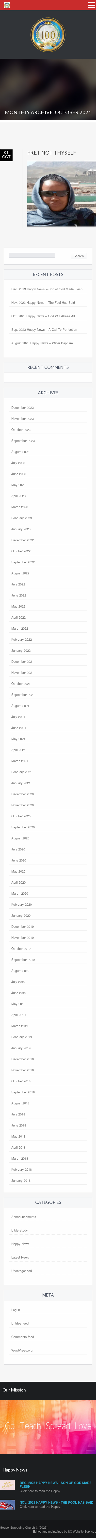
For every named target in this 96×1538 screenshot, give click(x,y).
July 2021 (18, 716)
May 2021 (18, 738)
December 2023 (22, 407)
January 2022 (21, 650)
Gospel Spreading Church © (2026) (24, 1527)
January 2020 (21, 915)
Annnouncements (23, 1216)
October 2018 (21, 1081)
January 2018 (21, 1180)
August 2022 (20, 573)
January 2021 (21, 783)
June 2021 (18, 727)
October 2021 (21, 683)
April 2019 (18, 1014)
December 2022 (22, 540)
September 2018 (23, 1092)
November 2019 (22, 937)
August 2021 (20, 705)
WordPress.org (21, 1350)
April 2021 (18, 749)
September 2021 (23, 694)
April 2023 (18, 495)
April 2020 (18, 882)
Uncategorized (21, 1270)
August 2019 (20, 970)
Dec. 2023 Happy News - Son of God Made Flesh (56, 1484)
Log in (15, 1309)
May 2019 (18, 1003)
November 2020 (22, 805)
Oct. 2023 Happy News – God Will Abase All (43, 316)
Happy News (20, 1243)
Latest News (20, 1257)
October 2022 (21, 551)
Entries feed (20, 1323)
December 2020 (22, 794)
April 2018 (18, 1147)
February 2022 (21, 639)
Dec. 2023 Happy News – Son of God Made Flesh (46, 289)
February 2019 (21, 1036)
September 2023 (23, 440)
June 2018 (18, 1125)
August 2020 (20, 838)
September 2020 (23, 827)
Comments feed (22, 1336)
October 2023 (21, 429)
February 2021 (21, 771)
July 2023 (18, 462)
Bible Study (19, 1230)
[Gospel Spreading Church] (48, 56)
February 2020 (21, 904)
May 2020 (18, 871)
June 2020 (18, 860)
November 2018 (22, 1070)
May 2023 (18, 484)
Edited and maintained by (64, 1531)
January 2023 (21, 529)
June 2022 (18, 595)
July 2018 (18, 1114)
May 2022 (18, 606)
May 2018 (18, 1136)
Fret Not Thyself (51, 152)
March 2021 (19, 760)
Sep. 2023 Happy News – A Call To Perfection (44, 329)
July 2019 (18, 981)
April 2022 (18, 617)
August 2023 (20, 451)
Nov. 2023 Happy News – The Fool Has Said (43, 302)
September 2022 (23, 562)
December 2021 (22, 661)
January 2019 (21, 1048)
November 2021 (22, 672)
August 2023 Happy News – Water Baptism (42, 343)
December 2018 (22, 1059)
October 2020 (21, 816)
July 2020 (18, 849)
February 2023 (21, 518)
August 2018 (20, 1103)
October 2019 (21, 948)
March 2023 (19, 506)
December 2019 (22, 926)
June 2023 (18, 473)
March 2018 (19, 1158)
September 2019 (23, 959)
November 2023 (22, 418)
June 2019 (18, 992)
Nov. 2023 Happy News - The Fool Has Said (56, 1502)
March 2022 (19, 628)
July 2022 (18, 584)
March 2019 (19, 1025)
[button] (91, 5)
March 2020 (19, 893)
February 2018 (21, 1169)
